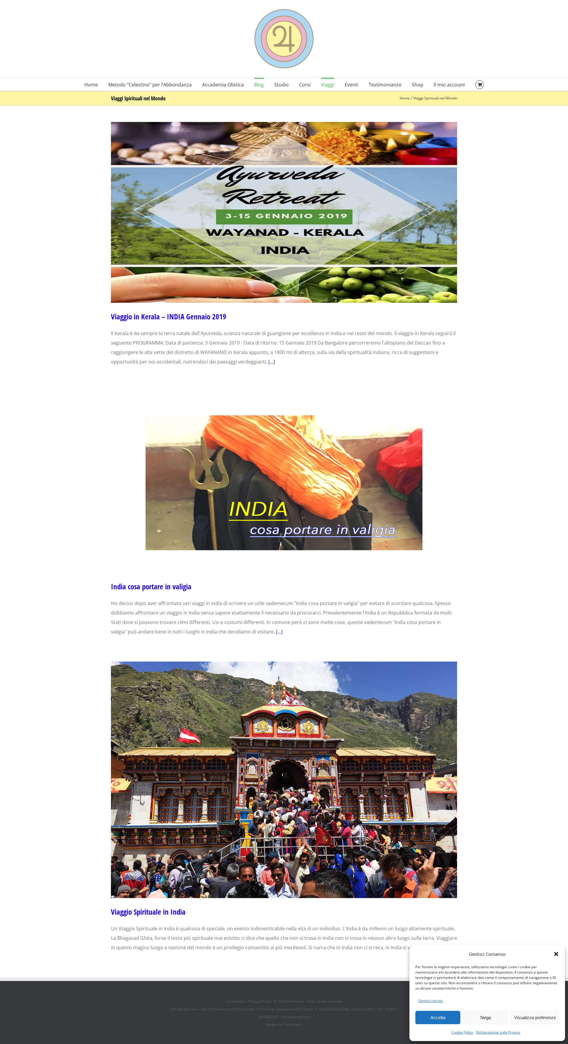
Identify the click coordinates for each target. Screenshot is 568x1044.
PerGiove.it (293, 1024)
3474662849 (268, 1016)
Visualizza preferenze (535, 1017)
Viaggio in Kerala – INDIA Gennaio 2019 (168, 316)
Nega (485, 1017)
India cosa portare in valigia (151, 586)
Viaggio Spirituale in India (148, 912)
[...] (271, 361)
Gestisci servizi (430, 1000)
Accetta (437, 1017)
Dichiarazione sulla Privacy (498, 1032)
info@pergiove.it (295, 1016)
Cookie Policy (462, 1032)
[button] (556, 954)
